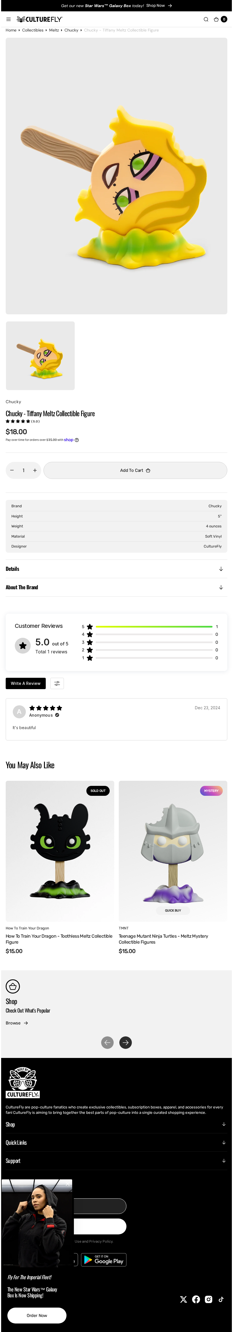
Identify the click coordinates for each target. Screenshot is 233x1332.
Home (15, 30)
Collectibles (37, 30)
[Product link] (64, 851)
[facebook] (192, 1299)
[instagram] (204, 1299)
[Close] (72, 1184)
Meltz (58, 30)
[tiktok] (217, 1299)
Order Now (41, 1315)
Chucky (76, 30)
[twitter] (179, 1299)
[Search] (202, 19)
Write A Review (30, 683)
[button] (13, 19)
